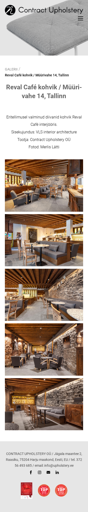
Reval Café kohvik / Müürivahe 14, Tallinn (37, 75)
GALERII (11, 69)
